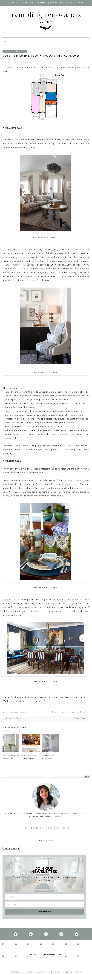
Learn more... (57, 817)
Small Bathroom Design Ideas (48, 757)
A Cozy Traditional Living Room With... (29, 757)
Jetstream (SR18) (17, 265)
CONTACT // (38, 828)
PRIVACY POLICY (61, 828)
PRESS (47, 828)
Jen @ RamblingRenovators (15, 62)
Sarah (30, 713)
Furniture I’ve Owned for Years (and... (11, 757)
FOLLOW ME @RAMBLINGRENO (46, 954)
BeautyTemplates (60, 972)
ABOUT (26, 828)
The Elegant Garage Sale (74, 480)
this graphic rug (24, 269)
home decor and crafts (14, 52)
